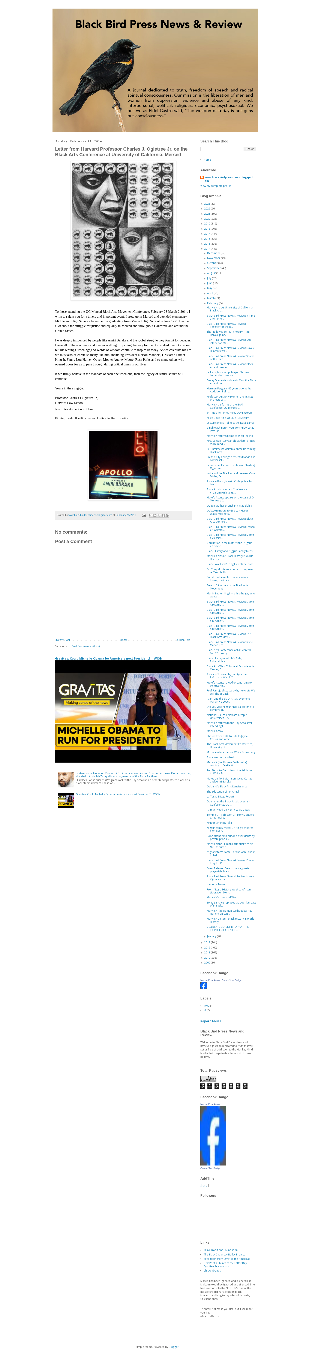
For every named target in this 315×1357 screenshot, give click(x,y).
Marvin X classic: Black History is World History (230, 557)
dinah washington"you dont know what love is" (230, 429)
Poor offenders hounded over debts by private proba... (231, 837)
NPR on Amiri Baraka (219, 822)
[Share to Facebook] (163, 515)
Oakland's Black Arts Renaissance (227, 786)
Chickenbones (212, 1270)
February (213, 303)
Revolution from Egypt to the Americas (227, 1259)
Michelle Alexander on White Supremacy (231, 752)
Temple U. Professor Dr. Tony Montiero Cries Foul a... (231, 816)
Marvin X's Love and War (221, 897)
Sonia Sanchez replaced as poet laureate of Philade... (231, 904)
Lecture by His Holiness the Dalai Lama (230, 423)
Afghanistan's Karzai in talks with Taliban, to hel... (231, 853)
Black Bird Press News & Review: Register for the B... (226, 325)
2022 (207, 208)
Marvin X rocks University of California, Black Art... (230, 309)
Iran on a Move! (216, 884)
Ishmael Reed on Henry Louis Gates (228, 809)
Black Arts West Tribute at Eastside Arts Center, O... (230, 667)
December (214, 253)
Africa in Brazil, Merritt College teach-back (229, 482)
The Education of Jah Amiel (223, 791)
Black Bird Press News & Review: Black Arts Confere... (230, 520)
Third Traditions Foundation (221, 1250)
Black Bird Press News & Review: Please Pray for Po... (230, 861)
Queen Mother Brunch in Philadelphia (229, 505)
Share (203, 1185)
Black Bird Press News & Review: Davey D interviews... (230, 349)
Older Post (183, 640)
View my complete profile (215, 186)
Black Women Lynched (220, 757)
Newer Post (63, 640)
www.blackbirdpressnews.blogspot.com (230, 179)
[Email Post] (144, 514)
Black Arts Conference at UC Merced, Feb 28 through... (229, 651)
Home (124, 640)
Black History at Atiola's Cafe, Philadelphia (224, 659)
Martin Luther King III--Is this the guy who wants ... (231, 595)
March (211, 298)
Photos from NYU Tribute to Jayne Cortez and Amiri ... (227, 737)
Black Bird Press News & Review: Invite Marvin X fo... (230, 643)
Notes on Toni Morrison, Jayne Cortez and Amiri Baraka (229, 780)
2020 (207, 218)
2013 (207, 942)
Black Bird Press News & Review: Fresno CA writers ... (231, 528)
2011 (207, 952)
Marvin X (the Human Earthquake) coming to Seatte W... (227, 763)
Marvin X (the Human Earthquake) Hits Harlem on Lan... (229, 912)
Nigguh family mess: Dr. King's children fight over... (230, 829)
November (214, 258)
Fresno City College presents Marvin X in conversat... (231, 458)
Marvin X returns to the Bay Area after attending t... (229, 724)
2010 (207, 957)
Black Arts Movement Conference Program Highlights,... (227, 491)
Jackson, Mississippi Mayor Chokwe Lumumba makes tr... (228, 373)
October (212, 263)
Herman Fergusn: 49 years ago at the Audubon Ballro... (229, 390)
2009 (207, 962)
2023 (207, 203)
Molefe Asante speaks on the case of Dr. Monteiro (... (231, 499)
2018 (207, 228)
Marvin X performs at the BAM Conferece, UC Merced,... (225, 406)
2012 (207, 947)
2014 (207, 248)
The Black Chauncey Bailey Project (224, 1254)
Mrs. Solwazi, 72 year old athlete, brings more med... (231, 442)
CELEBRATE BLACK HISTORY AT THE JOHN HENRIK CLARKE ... (228, 928)
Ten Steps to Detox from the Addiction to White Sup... (230, 772)
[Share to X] (159, 515)
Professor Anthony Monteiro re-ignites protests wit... (230, 398)
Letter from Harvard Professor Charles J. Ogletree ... (231, 466)
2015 (207, 243)
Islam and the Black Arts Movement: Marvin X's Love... (228, 700)
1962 (207, 1006)
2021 (207, 213)
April (210, 293)
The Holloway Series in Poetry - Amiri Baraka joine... (229, 333)
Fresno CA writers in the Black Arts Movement (227, 586)
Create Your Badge (232, 980)
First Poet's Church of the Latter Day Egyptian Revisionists (225, 1264)
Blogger (173, 1347)
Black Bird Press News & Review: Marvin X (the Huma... (231, 878)
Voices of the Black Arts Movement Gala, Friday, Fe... (231, 474)
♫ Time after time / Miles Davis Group (229, 412)
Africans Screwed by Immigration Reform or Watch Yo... (227, 676)
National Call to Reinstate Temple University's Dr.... (227, 716)
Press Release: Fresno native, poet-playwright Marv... (228, 869)
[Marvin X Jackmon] (203, 988)
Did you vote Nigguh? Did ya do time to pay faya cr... (230, 708)
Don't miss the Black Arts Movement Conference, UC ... (228, 803)
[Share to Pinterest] (167, 515)
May (210, 288)
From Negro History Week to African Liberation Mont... (229, 891)
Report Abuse (210, 1021)
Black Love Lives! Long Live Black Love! (230, 564)
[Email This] (151, 515)
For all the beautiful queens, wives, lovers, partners (227, 578)
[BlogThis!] (155, 515)
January (212, 936)
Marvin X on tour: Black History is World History (231, 920)
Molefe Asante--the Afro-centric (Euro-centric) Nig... (230, 684)
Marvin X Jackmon (210, 980)
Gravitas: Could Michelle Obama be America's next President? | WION (108, 658)
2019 (207, 223)
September (214, 268)
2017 (207, 233)
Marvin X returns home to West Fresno (230, 436)
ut (205, 1010)
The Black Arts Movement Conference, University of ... (230, 745)
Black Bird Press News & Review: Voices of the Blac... (230, 357)
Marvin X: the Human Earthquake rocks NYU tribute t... (230, 845)
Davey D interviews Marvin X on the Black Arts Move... (231, 382)
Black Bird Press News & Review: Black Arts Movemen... (230, 365)
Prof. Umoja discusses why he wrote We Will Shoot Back (231, 692)
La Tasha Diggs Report (220, 796)
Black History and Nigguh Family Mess (229, 551)
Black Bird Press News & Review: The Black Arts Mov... (229, 635)
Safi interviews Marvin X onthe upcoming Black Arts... (231, 450)
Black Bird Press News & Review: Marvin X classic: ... (231, 536)
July (209, 278)
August (211, 273)
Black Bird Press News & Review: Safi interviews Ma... (229, 341)
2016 (207, 239)
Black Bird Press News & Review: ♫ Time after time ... (231, 317)
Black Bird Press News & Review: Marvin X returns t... (231, 603)
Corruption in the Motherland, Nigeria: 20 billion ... (230, 544)
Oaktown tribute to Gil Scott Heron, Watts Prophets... (228, 512)
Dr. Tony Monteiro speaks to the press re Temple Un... (230, 570)
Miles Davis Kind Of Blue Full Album (228, 418)
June (210, 283)
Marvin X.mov (215, 731)
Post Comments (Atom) (86, 646)
